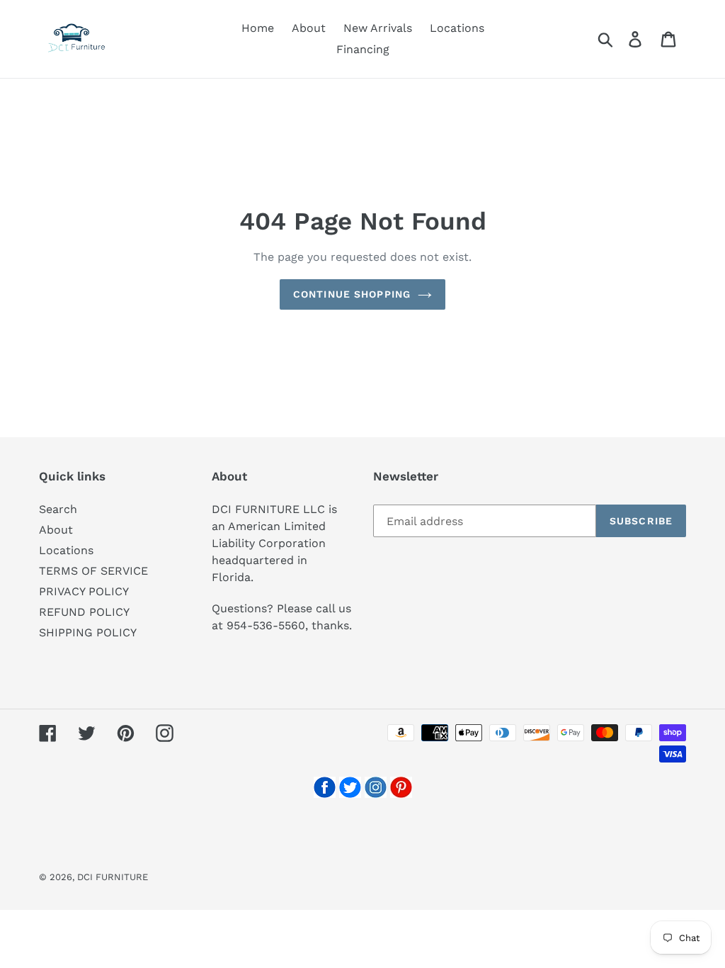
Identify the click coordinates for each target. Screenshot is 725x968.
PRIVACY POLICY (84, 591)
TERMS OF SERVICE (93, 571)
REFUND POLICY (84, 612)
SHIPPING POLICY (88, 632)
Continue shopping (352, 294)
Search (58, 509)
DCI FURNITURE (112, 877)
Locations (66, 550)
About (56, 529)
